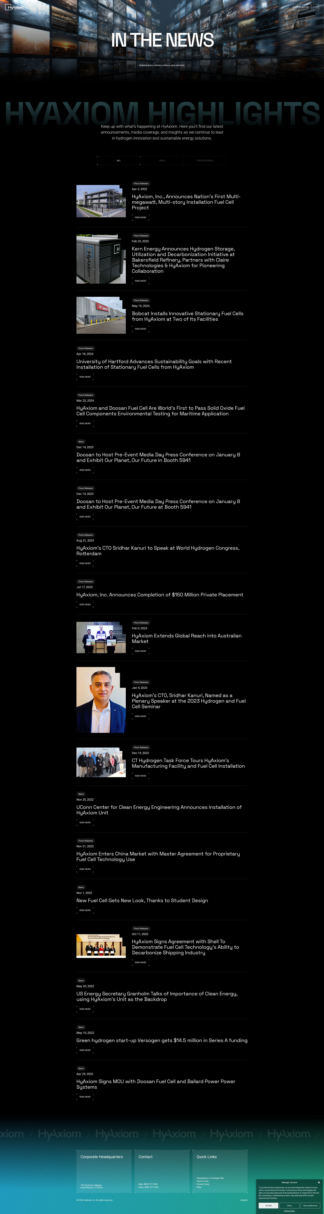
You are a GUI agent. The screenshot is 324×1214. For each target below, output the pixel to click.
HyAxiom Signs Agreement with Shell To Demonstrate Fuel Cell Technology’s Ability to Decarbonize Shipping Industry (185, 947)
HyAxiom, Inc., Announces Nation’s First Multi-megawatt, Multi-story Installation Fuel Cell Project (186, 202)
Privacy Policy (289, 1211)
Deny (289, 1206)
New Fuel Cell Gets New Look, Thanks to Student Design (142, 900)
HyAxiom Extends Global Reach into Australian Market (187, 638)
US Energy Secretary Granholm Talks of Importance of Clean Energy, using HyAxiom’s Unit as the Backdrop (156, 996)
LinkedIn (244, 1200)
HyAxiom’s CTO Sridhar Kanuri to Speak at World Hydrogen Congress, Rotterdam (157, 551)
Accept (268, 1206)
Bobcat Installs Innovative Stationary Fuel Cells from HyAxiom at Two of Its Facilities (188, 316)
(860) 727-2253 (151, 1187)
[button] (319, 1182)
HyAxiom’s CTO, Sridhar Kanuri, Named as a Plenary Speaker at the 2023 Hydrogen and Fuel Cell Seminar (189, 701)
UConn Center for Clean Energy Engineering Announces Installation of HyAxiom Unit (159, 810)
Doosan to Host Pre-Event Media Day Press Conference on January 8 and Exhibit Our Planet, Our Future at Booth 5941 (158, 504)
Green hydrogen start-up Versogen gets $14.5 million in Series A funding (162, 1040)
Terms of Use (203, 1181)
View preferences (310, 1206)
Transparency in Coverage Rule (210, 1178)
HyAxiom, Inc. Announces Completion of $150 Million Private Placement (159, 594)
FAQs (199, 1187)
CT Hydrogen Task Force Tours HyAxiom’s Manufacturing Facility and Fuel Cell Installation (188, 763)
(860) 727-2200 (151, 1184)
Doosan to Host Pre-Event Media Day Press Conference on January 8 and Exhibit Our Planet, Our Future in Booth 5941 (158, 457)
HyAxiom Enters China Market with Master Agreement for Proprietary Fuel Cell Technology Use (158, 856)
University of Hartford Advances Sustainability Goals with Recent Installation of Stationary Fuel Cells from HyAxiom (154, 364)
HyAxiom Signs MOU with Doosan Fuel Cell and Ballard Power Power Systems (155, 1084)
